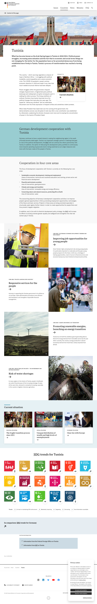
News (72, 8)
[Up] (48, 598)
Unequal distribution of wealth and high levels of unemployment (47, 436)
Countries (64, 8)
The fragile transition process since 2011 (18, 435)
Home (12, 567)
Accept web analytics (81, 590)
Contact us (90, 2)
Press (80, 2)
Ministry (80, 8)
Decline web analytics (81, 593)
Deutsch (72, 2)
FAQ (87, 8)
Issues (56, 8)
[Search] (92, 8)
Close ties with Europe (76, 434)
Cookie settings (82, 580)
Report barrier (28, 585)
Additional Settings (87, 597)
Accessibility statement (13, 585)
